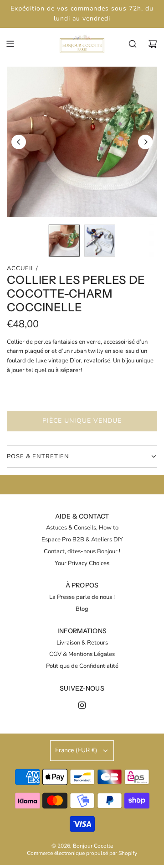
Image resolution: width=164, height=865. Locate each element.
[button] (18, 142)
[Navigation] (10, 44)
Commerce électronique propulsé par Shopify (82, 853)
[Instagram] (82, 705)
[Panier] (153, 44)
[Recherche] (133, 44)
